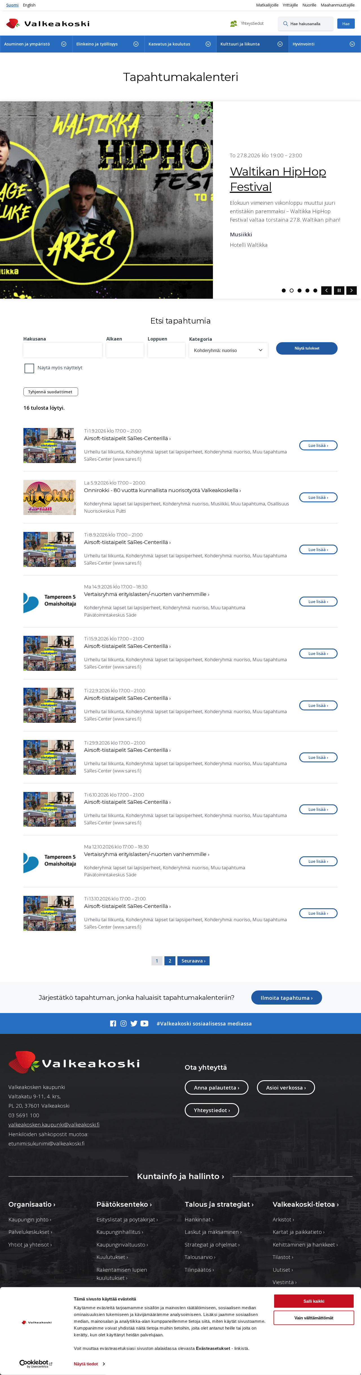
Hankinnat (199, 1219)
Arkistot (283, 1219)
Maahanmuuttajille (338, 5)
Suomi (12, 5)
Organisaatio (32, 1204)
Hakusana (34, 339)
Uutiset (283, 1269)
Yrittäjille (290, 5)
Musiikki (241, 234)
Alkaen (114, 339)
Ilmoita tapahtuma (287, 997)
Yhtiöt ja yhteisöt (30, 1244)
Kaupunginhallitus (119, 1231)
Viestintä (285, 1281)
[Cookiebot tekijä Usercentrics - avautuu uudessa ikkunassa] (36, 1364)
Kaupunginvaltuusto (122, 1244)
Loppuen (157, 339)
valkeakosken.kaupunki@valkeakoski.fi (54, 1124)
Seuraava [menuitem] (192, 961)
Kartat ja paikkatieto (299, 1231)
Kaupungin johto (29, 1219)
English (29, 5)
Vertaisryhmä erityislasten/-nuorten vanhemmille (146, 590)
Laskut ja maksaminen (213, 1231)
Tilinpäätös (199, 1269)
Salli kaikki (313, 1301)
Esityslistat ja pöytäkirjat (127, 1219)
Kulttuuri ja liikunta (240, 44)
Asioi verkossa (286, 1087)
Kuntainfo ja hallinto (180, 1176)
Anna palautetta (216, 1087)
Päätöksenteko (124, 1204)
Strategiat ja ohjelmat (212, 1244)
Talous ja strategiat (219, 1204)
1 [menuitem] (157, 961)
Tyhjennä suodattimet (51, 391)
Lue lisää (318, 445)
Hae (346, 23)
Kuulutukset (112, 1256)
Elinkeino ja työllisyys (97, 44)
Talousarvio (200, 1256)
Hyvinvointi (303, 44)
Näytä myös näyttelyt (60, 368)
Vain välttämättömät (313, 1317)
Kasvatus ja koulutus (169, 44)
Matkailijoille (267, 5)
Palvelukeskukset (30, 1231)
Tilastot (283, 1256)
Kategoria (200, 339)
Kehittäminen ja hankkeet (305, 1244)
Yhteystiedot (252, 23)
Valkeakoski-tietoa (306, 1204)
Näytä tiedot (86, 1363)
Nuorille (309, 5)
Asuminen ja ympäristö (27, 44)
